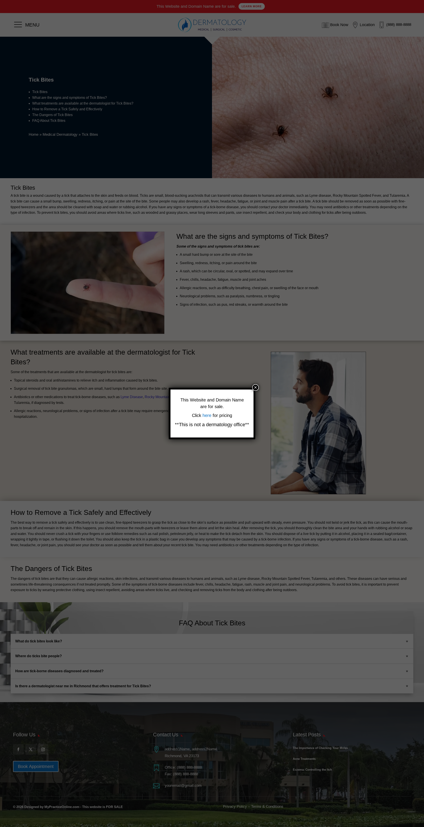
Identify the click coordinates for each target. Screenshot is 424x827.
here (208, 415)
